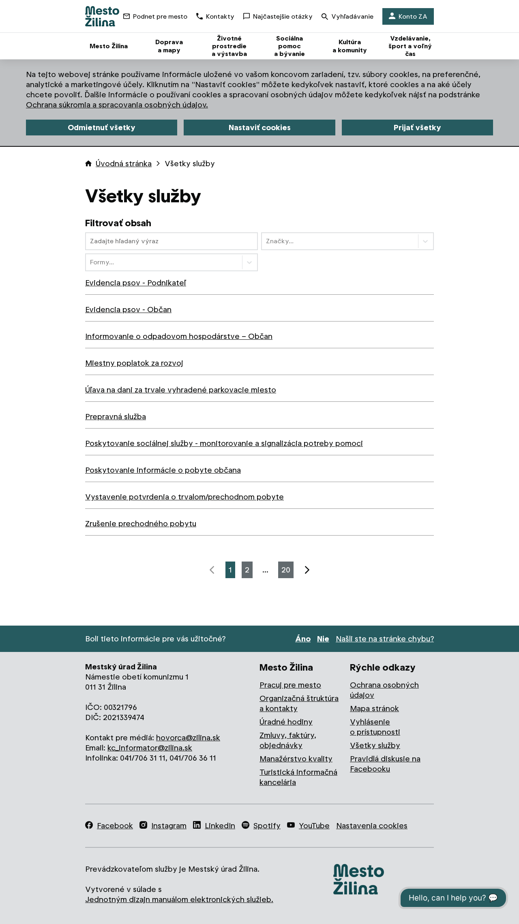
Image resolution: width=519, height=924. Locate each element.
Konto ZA (413, 16)
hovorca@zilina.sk (188, 738)
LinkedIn (220, 826)
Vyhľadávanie (352, 16)
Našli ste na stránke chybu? (385, 639)
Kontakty (220, 16)
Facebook (115, 826)
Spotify (267, 826)
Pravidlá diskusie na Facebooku (385, 764)
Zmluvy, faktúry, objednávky (288, 740)
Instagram (169, 826)
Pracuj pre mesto (290, 685)
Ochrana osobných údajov (384, 690)
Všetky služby (375, 745)
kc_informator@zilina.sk (149, 748)
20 (285, 570)
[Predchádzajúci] (212, 570)
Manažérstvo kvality (296, 759)
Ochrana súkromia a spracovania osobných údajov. (117, 105)
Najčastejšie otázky (283, 16)
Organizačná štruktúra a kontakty (299, 703)
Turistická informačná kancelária (298, 777)
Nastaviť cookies (260, 127)
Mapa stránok (374, 708)
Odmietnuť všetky (101, 127)
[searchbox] (171, 241)
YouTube (314, 826)
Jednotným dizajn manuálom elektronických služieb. (179, 899)
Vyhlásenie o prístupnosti (375, 727)
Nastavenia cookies (371, 826)
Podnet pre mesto (160, 16)
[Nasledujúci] (307, 570)
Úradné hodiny (286, 722)
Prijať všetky (417, 127)
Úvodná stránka (124, 163)
